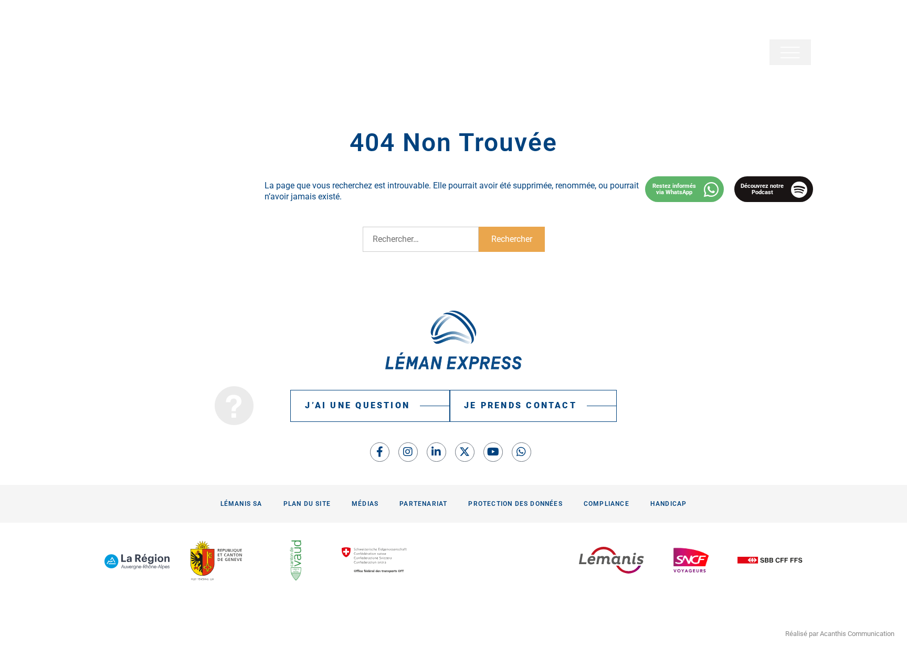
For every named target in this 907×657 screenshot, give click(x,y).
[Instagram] (408, 452)
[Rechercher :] (421, 239)
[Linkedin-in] (436, 452)
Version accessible (131, 20)
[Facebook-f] (379, 452)
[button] (790, 52)
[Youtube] (493, 452)
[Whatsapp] (521, 452)
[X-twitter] (464, 452)
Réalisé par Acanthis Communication (839, 634)
